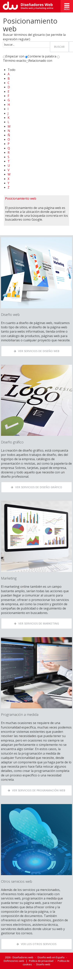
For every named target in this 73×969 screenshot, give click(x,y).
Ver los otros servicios (38, 944)
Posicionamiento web (20, 198)
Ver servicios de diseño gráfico (38, 487)
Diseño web (43, 964)
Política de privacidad (41, 961)
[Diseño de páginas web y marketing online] (30, 6)
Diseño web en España (51, 957)
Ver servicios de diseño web (38, 351)
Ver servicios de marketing (38, 623)
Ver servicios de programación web (38, 790)
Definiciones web (14, 961)
